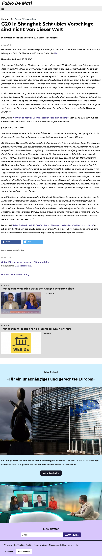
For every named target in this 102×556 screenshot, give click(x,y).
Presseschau (29, 19)
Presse (18, 19)
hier (56, 53)
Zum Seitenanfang (20, 274)
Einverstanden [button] (24, 552)
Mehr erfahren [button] (74, 545)
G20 (17, 265)
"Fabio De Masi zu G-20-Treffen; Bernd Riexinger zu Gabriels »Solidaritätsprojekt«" (53, 225)
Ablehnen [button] (9, 552)
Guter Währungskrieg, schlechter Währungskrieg (25, 262)
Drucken (5, 274)
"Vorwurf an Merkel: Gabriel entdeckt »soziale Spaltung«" (41, 118)
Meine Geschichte (51, 473)
